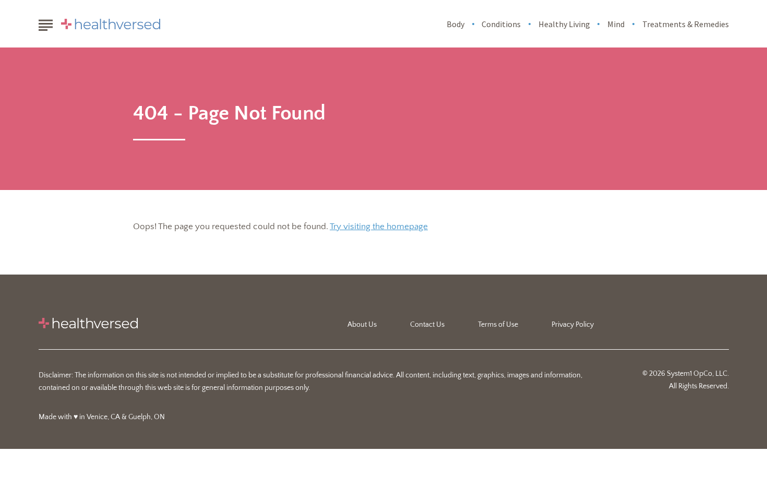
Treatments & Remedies (685, 24)
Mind (616, 24)
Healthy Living (564, 24)
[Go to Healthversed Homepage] (110, 24)
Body (455, 24)
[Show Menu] (46, 23)
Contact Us (427, 324)
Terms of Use (498, 324)
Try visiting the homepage (379, 226)
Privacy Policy (573, 324)
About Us (362, 324)
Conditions (501, 24)
